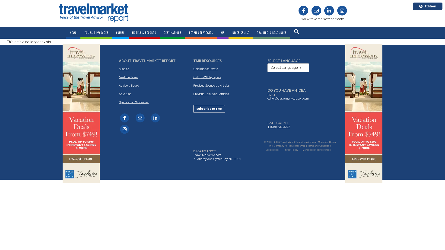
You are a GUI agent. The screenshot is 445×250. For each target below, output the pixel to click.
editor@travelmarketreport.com (288, 98)
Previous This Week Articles (211, 94)
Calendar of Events (205, 69)
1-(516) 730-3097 (278, 126)
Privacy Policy (291, 150)
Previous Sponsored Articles (211, 85)
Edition (430, 6)
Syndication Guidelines (134, 102)
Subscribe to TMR (209, 108)
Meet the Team (128, 77)
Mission (124, 69)
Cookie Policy (272, 150)
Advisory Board (129, 85)
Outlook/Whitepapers (207, 77)
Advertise (125, 94)
